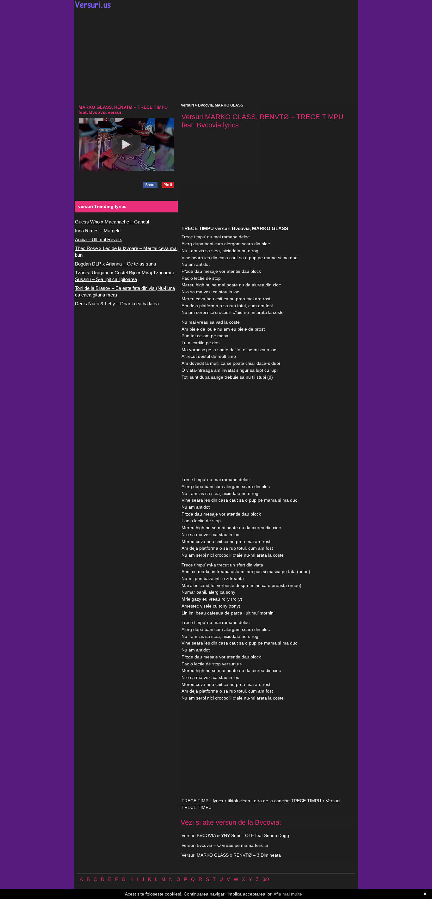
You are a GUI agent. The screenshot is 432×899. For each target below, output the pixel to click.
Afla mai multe (288, 893)
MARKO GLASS (229, 105)
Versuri (187, 105)
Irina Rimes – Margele (97, 230)
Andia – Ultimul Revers (98, 239)
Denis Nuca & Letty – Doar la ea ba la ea (117, 303)
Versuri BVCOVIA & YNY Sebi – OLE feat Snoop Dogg (235, 835)
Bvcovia (205, 105)
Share (150, 185)
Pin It (168, 185)
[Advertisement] (216, 55)
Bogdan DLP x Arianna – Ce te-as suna (115, 263)
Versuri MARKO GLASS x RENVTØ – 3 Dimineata (231, 855)
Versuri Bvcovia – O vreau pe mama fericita (225, 845)
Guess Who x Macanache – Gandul (112, 221)
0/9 (265, 879)
